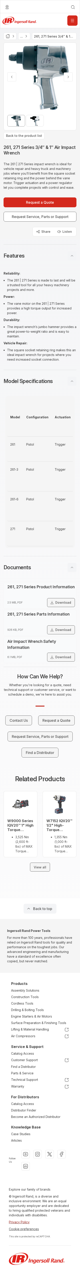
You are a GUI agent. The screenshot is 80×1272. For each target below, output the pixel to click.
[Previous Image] (11, 76)
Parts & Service (22, 1073)
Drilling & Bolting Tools (27, 1010)
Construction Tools (25, 997)
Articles (16, 1140)
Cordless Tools (22, 1003)
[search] (73, 7)
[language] (7, 7)
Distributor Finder (23, 1110)
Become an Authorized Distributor (35, 1117)
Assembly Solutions (25, 990)
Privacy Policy (19, 1222)
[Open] (72, 20)
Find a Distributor (23, 1067)
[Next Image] (68, 76)
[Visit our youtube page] (25, 1154)
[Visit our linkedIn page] (25, 1166)
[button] (40, 256)
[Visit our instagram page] (37, 1154)
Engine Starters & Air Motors (31, 1016)
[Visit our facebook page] (61, 1154)
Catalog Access (22, 1053)
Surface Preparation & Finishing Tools (38, 1023)
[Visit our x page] (49, 1154)
